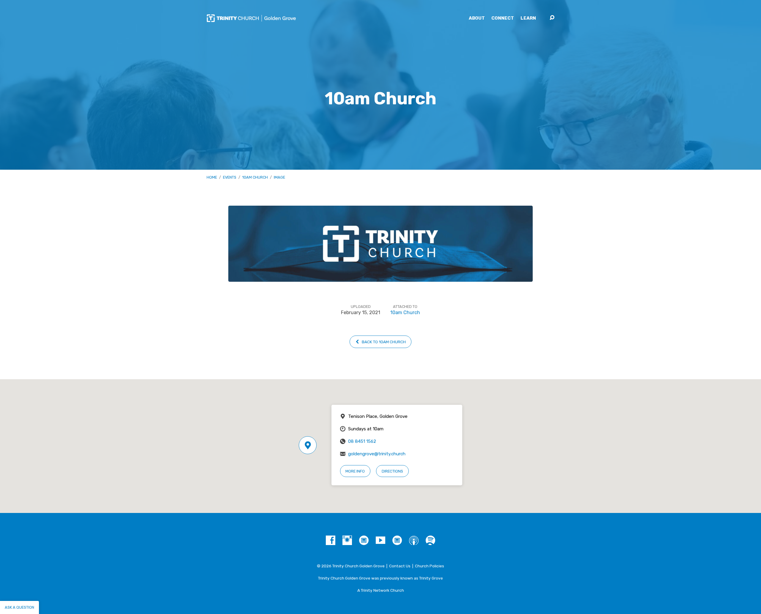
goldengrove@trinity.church (376, 453)
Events (229, 177)
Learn (528, 18)
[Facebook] (330, 540)
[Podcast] (414, 540)
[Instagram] (347, 540)
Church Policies (429, 565)
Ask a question (19, 607)
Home (212, 177)
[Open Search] (552, 17)
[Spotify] (430, 540)
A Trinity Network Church (380, 590)
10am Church (255, 177)
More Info (355, 471)
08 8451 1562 (362, 441)
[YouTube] (380, 540)
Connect (502, 18)
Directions (392, 471)
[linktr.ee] (397, 540)
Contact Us (400, 565)
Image (279, 177)
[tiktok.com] (364, 540)
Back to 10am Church (383, 341)
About (477, 18)
